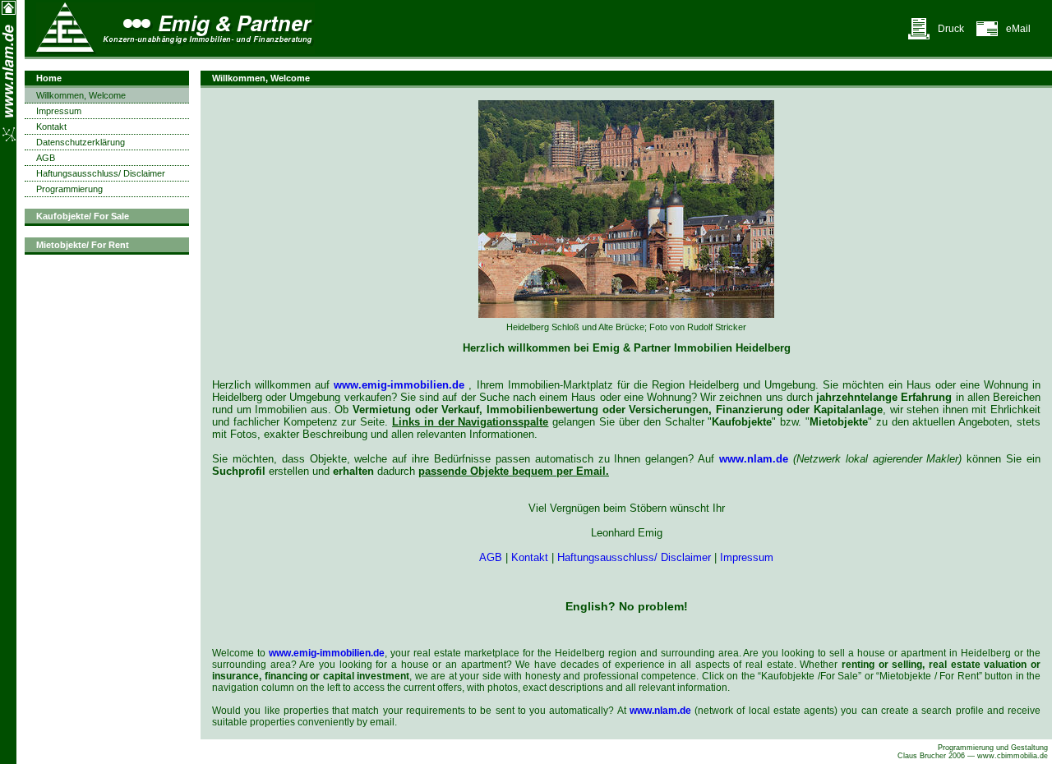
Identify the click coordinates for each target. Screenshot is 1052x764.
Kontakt (529, 557)
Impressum (746, 557)
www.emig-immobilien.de (399, 385)
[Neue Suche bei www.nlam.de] (8, 12)
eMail (1018, 29)
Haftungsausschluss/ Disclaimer (634, 557)
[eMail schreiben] (987, 37)
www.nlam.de (753, 459)
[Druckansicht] (918, 37)
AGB (490, 557)
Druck (951, 29)
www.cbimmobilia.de (1012, 756)
